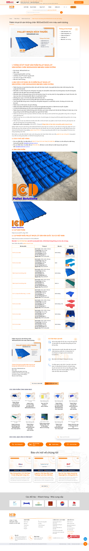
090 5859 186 (51, 141)
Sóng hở (25, 528)
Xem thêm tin (44, 486)
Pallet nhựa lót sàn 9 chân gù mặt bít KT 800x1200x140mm (30, 405)
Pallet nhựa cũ (70, 521)
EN (66, 7)
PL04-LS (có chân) (16, 263)
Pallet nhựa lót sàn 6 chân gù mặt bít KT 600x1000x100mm (73, 426)
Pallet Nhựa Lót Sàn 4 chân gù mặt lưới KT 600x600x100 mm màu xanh (59, 406)
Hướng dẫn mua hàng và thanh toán (57, 525)
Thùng (49, 7)
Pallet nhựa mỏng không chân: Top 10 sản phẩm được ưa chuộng (44, 425)
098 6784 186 (36, 145)
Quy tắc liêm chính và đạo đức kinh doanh (58, 533)
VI (64, 7)
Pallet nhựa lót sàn (26, 18)
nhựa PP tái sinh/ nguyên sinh (22, 373)
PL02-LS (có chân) (16, 314)
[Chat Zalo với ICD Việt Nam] (85, 539)
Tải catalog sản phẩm (37, 383)
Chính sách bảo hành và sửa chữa (57, 528)
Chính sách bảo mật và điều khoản (57, 522)
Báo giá (73, 7)
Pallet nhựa (33, 7)
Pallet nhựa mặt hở (44, 401)
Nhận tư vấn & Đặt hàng (51, 383)
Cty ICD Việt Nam (22, 241)
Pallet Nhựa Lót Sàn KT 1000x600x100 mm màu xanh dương (30, 427)
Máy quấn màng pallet (42, 521)
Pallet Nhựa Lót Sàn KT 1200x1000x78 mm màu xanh (16, 404)
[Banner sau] (52, 44)
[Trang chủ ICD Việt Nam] (14, 503)
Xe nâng (39, 523)
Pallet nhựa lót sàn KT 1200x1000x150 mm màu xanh (58, 426)
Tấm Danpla (40, 526)
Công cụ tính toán (70, 531)
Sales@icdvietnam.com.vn (31, 143)
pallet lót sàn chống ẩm (63, 134)
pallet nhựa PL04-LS (35, 130)
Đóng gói (57, 7)
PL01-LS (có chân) (16, 324)
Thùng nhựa (26, 525)
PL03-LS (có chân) (16, 303)
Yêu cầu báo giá (70, 529)
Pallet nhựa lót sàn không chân (19, 273)
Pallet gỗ (42, 7)
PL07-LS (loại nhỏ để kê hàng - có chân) (21, 293)
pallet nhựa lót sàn (28, 243)
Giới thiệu (26, 7)
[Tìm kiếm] (61, 12)
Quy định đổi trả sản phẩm (58, 530)
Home (10, 18)
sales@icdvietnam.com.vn (58, 537)
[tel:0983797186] (85, 544)
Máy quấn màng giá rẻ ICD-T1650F (71, 526)
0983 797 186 (35, 141)
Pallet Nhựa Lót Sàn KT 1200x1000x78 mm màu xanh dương (73, 406)
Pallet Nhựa (16, 18)
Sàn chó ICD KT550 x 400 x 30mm (44, 405)
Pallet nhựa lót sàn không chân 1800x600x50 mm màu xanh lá (15, 426)
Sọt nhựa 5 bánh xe (70, 528)
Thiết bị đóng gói (41, 525)
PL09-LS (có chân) (16, 252)
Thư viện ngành (70, 533)
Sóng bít (25, 526)
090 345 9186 (43, 141)
